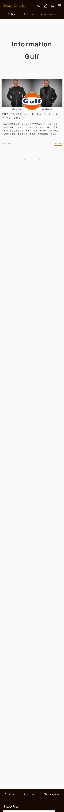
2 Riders (13, 14)
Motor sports (48, 14)
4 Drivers (29, 14)
